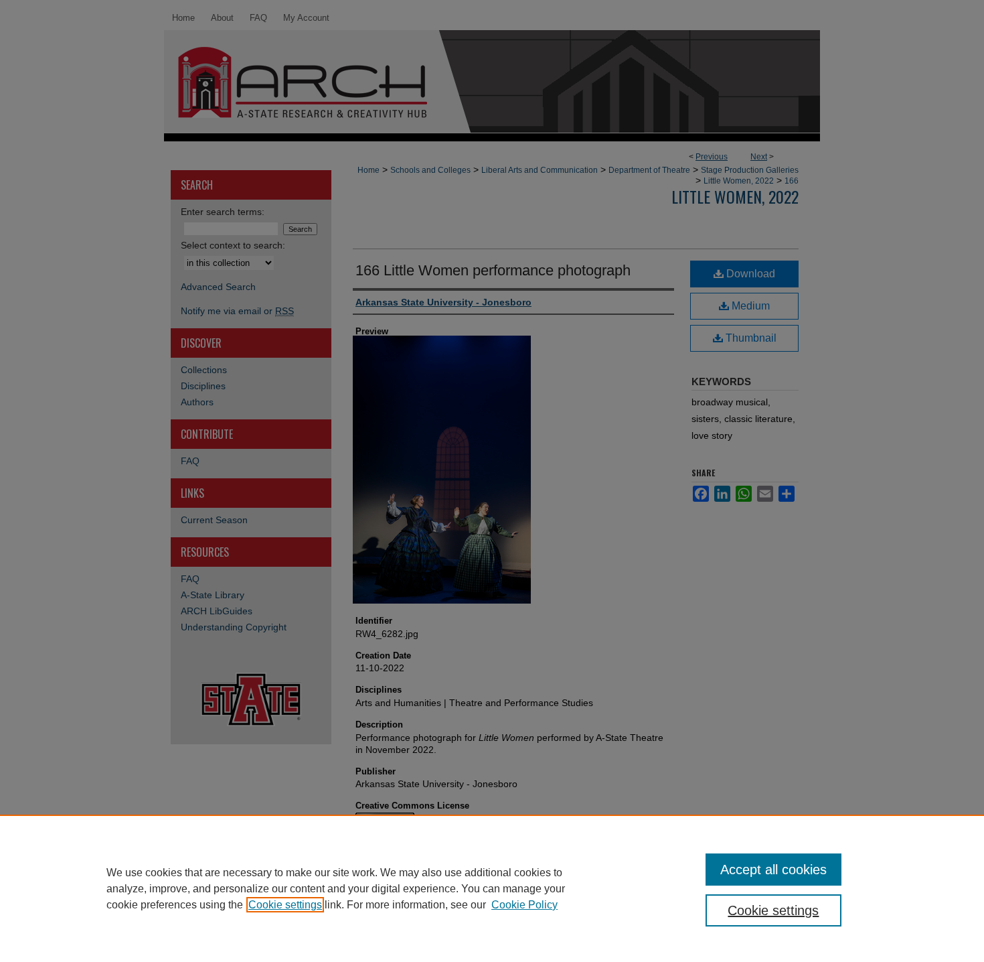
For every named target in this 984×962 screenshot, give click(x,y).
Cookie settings (285, 904)
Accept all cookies (773, 869)
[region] (492, 888)
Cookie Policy (524, 904)
